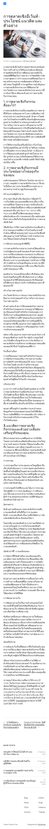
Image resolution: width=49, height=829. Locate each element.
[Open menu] (4, 3)
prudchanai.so (16, 61)
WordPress (42, 824)
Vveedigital (21, 700)
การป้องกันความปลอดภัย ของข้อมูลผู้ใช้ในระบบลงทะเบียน (19, 782)
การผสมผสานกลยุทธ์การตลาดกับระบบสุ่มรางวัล (18, 771)
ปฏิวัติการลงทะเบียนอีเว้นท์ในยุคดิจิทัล (16, 762)
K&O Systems (19, 686)
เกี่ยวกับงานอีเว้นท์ (29, 61)
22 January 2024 (43, 782)
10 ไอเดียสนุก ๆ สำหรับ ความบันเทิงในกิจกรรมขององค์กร (12, 725)
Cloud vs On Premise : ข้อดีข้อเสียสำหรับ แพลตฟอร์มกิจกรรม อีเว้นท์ (34, 725)
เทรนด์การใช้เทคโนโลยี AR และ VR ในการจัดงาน (17, 753)
